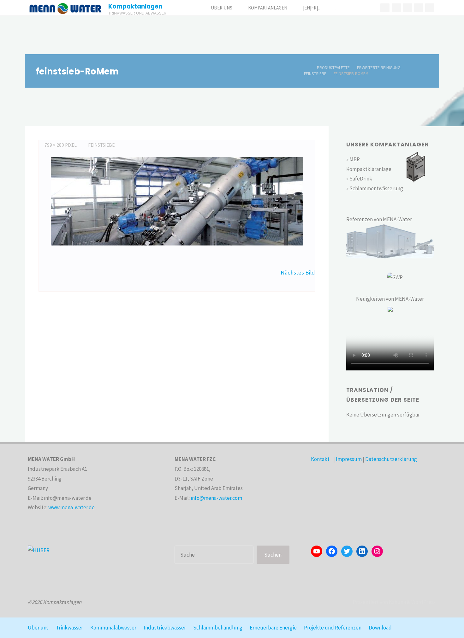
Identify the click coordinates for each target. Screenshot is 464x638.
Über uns (38, 627)
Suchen (273, 554)
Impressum (349, 459)
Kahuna (397, 602)
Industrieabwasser (165, 627)
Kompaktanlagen (135, 6)
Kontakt (320, 459)
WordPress (423, 602)
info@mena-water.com (216, 497)
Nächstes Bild (298, 272)
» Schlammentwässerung (374, 188)
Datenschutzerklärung (391, 459)
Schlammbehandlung (217, 627)
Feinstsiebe (315, 73)
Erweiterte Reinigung (379, 67)
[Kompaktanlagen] (65, 7)
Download (380, 627)
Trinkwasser (69, 627)
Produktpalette (333, 67)
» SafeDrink (359, 178)
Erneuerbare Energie (273, 627)
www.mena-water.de (71, 507)
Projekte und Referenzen (332, 627)
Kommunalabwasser (113, 627)
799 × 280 (55, 145)
